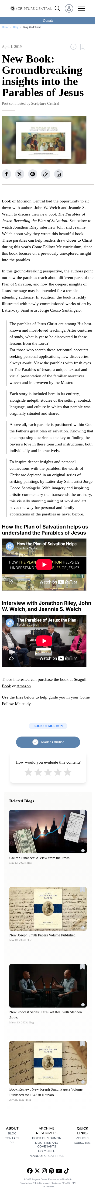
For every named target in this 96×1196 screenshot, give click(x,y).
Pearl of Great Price (46, 1156)
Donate (48, 20)
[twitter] (19, 174)
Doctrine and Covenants (46, 1144)
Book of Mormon (46, 1138)
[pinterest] (32, 174)
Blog (15, 27)
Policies (82, 1138)
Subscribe (82, 1142)
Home (5, 27)
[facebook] (6, 174)
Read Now (48, 831)
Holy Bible (46, 1151)
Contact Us (12, 1140)
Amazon (24, 686)
